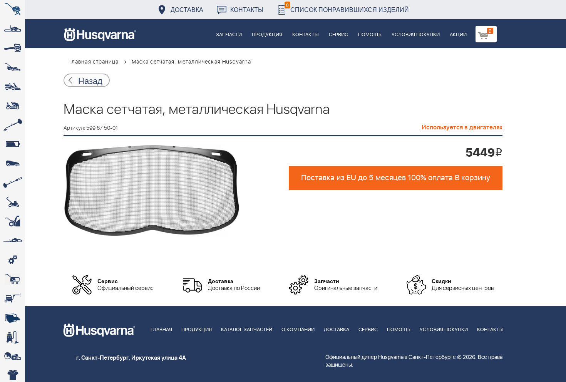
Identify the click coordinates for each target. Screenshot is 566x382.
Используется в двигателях (462, 127)
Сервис (338, 35)
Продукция (267, 35)
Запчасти (229, 35)
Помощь (370, 35)
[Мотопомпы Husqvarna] (12, 317)
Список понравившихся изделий (347, 7)
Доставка (187, 9)
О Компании (298, 329)
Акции (458, 35)
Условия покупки (416, 35)
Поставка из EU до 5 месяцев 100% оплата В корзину (395, 178)
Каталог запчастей (246, 329)
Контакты (246, 9)
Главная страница (94, 62)
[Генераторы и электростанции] (12, 279)
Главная (161, 329)
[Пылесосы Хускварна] (12, 337)
